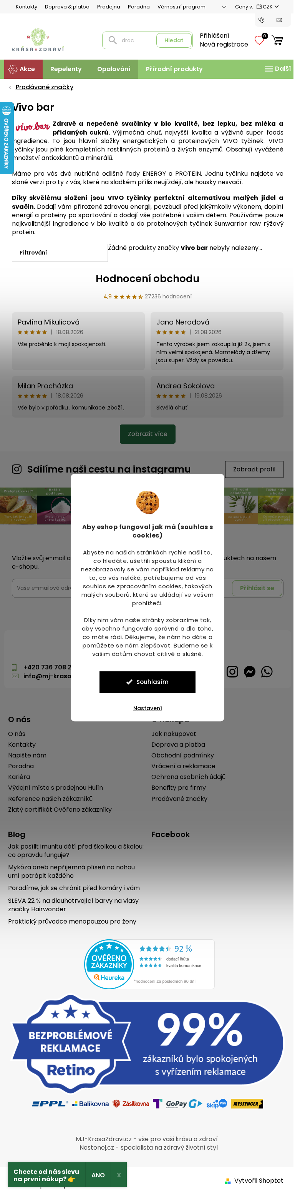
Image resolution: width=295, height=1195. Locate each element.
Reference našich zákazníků (47, 798)
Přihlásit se (254, 587)
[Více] (274, 69)
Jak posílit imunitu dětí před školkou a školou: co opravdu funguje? (73, 850)
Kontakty (23, 6)
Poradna (136, 6)
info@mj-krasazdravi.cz (58, 675)
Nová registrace (221, 44)
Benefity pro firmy (176, 787)
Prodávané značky (177, 798)
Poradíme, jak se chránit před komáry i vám (71, 887)
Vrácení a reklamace (181, 765)
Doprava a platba (175, 744)
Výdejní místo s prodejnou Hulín (52, 787)
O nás (13, 733)
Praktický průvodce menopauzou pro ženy (69, 921)
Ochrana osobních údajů (186, 776)
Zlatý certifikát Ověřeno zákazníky (57, 809)
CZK (265, 6)
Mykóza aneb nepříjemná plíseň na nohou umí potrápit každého (68, 870)
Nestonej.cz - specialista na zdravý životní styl (145, 1146)
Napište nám (24, 755)
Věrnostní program (178, 6)
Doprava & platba (64, 6)
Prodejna (105, 6)
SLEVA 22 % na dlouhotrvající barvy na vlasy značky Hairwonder (70, 904)
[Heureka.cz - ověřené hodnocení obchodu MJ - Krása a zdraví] (146, 964)
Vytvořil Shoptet (255, 1180)
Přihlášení (211, 36)
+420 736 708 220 (48, 666)
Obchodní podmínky (180, 755)
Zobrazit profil (251, 469)
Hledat (171, 40)
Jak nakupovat (171, 733)
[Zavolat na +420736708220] (265, 19)
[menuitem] (20, 69)
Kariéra (16, 776)
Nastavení (144, 708)
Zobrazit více (144, 433)
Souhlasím (150, 682)
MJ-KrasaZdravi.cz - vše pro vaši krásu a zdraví (144, 1138)
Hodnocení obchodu (145, 279)
